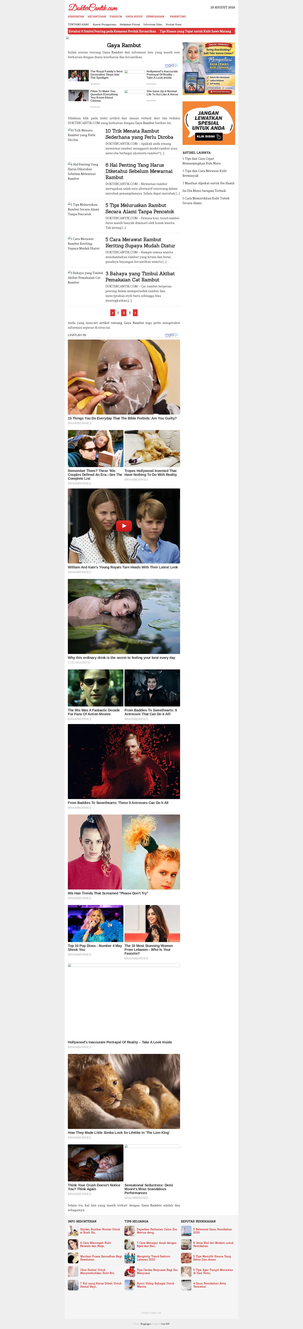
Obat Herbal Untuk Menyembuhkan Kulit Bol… (97, 1271)
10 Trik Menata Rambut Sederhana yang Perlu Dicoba (139, 134)
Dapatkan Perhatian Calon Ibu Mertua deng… (157, 1231)
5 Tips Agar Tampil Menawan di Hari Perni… (213, 1271)
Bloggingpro (145, 1324)
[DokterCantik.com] (93, 6)
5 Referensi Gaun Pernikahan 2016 (212, 1231)
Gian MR (165, 1324)
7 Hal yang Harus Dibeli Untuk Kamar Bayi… (101, 1285)
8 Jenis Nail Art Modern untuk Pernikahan (213, 1244)
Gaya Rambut (113, 52)
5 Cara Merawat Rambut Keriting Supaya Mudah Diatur (140, 242)
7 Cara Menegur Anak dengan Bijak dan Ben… (157, 1244)
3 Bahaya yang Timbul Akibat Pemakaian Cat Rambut (140, 277)
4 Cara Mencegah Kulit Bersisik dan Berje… (95, 1244)
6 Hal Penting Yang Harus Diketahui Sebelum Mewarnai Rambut (139, 171)
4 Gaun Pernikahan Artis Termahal (209, 1285)
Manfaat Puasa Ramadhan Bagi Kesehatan (101, 1258)
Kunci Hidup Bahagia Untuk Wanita (155, 1285)
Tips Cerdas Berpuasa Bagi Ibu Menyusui (157, 1271)
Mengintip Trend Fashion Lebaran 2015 (153, 1258)
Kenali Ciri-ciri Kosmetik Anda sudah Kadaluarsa (218, 31)
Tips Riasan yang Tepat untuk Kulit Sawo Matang (143, 31)
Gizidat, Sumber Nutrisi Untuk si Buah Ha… (100, 1231)
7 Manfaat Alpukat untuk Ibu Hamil (208, 183)
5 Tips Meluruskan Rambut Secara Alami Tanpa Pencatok (140, 208)
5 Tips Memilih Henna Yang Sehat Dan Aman (212, 1258)
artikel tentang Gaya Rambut (121, 323)
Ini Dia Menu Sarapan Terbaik (204, 191)
